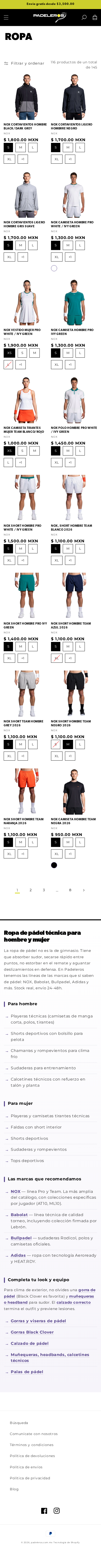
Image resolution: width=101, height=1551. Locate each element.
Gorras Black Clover (32, 1332)
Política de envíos (26, 1467)
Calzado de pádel (30, 1343)
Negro (54, 865)
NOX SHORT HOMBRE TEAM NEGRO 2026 (71, 723)
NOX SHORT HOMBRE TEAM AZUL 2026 (71, 625)
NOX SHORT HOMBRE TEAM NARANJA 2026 (24, 821)
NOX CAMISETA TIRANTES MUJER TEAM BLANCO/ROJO (24, 430)
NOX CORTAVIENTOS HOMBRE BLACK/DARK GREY (25, 126)
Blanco (54, 268)
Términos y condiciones (31, 1445)
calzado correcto (74, 1302)
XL (9, 158)
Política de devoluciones (32, 1456)
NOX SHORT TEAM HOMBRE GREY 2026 (24, 723)
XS (9, 351)
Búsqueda (19, 1423)
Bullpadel (21, 1238)
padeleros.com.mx (41, 1542)
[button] (84, 17)
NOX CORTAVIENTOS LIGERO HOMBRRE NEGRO (71, 126)
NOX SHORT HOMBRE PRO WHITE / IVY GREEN (22, 528)
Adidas (18, 1255)
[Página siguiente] (83, 890)
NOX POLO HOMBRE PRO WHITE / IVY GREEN (74, 430)
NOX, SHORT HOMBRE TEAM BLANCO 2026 (71, 528)
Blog (14, 1489)
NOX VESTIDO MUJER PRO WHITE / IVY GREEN (22, 332)
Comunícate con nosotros (34, 1434)
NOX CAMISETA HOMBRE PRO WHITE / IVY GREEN (72, 224)
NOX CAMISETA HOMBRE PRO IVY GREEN (72, 332)
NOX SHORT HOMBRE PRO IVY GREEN (25, 625)
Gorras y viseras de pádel (38, 1321)
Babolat (19, 1214)
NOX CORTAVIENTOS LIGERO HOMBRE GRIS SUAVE (24, 224)
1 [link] (17, 890)
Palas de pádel (27, 1371)
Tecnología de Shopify (66, 1542)
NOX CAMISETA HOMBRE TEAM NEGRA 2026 (73, 821)
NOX (16, 1191)
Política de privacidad (30, 1478)
